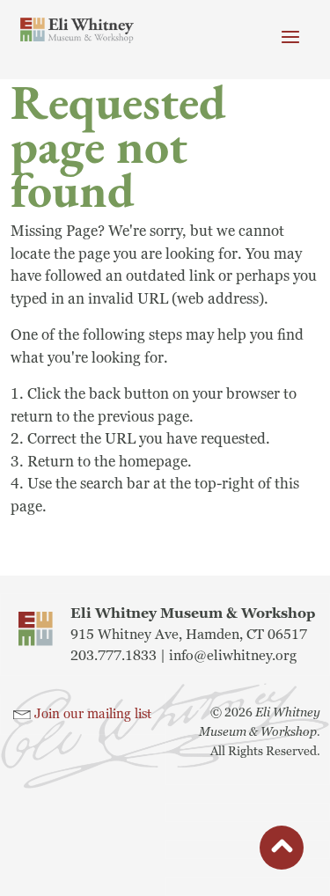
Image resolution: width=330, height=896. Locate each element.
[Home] (77, 30)
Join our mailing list (92, 714)
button (281, 850)
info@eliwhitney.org (233, 656)
